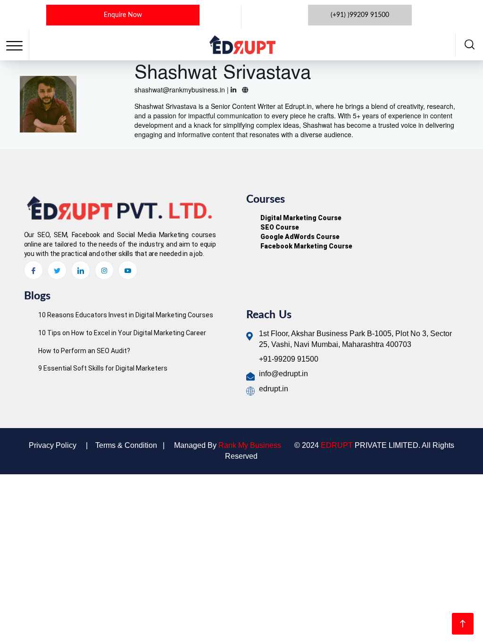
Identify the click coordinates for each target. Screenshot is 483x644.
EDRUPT (337, 445)
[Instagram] (104, 270)
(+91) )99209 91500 (360, 15)
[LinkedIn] (80, 270)
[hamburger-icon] (14, 46)
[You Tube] (127, 270)
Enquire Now (123, 15)
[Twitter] (57, 270)
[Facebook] (33, 270)
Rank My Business (249, 445)
